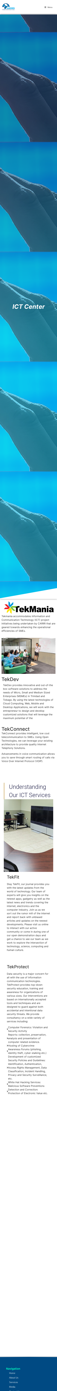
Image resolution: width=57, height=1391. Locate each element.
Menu (50, 7)
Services (13, 1382)
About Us (13, 1377)
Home (12, 1373)
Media (12, 1387)
